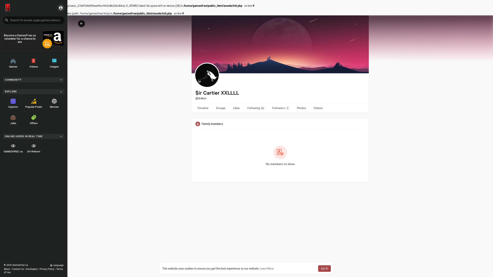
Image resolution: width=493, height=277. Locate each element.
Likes (236, 108)
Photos (301, 108)
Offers (34, 123)
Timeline (202, 108)
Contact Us (18, 269)
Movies (54, 106)
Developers (32, 269)
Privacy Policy (47, 269)
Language (58, 265)
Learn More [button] (267, 268)
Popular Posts (33, 106)
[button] (34, 20)
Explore (13, 106)
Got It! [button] (324, 268)
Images (54, 66)
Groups (221, 108)
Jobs (13, 123)
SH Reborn (33, 151)
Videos (33, 66)
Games (13, 66)
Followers (280, 108)
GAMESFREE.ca (13, 151)
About (7, 269)
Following (255, 108)
